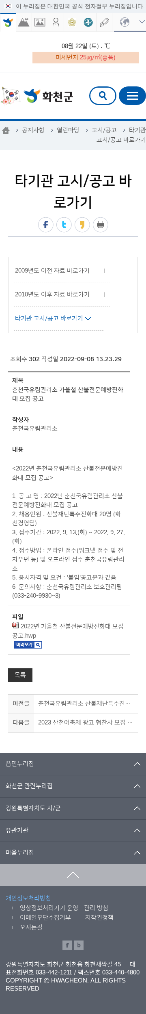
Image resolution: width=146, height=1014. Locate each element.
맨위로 (73, 875)
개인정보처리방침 (28, 898)
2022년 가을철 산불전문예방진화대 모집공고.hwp (68, 631)
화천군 (36, 96)
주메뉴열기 (132, 95)
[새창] (24, 22)
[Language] (130, 22)
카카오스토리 (82, 225)
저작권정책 (99, 917)
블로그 (79, 945)
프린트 (100, 225)
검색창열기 (102, 96)
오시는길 (31, 927)
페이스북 (46, 225)
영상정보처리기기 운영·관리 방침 (64, 908)
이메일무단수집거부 (45, 917)
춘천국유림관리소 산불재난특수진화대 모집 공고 (86, 703)
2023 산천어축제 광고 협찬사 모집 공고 (86, 722)
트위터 (64, 225)
